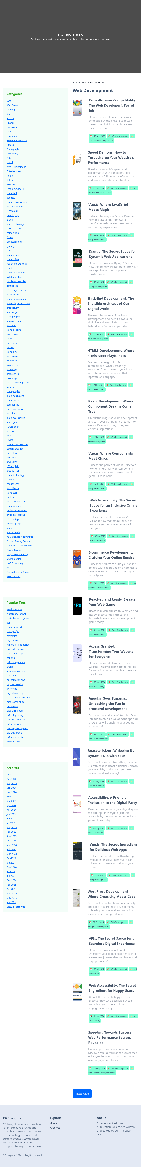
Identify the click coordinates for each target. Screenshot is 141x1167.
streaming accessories (18, 303)
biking (10, 219)
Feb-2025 (11, 884)
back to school (14, 228)
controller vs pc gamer (18, 618)
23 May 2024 (96, 781)
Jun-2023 (11, 818)
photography (13, 391)
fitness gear (13, 426)
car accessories (15, 241)
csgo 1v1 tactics (15, 684)
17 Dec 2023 (96, 334)
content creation (15, 448)
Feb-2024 (11, 849)
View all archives (16, 906)
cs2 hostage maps (16, 662)
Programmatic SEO (16, 188)
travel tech (12, 492)
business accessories (17, 444)
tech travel (12, 431)
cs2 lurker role (14, 724)
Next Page (82, 1093)
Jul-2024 (11, 871)
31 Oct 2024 (96, 922)
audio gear (12, 422)
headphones (13, 484)
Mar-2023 (12, 853)
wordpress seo (14, 609)
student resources (16, 321)
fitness (10, 237)
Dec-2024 (12, 880)
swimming (12, 688)
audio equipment (15, 395)
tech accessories (15, 206)
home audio (13, 233)
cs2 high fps (13, 631)
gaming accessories (17, 202)
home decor (13, 400)
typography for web (16, 613)
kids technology (14, 277)
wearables (12, 360)
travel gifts (12, 351)
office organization (16, 290)
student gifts (13, 312)
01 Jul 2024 (97, 1016)
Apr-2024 (11, 809)
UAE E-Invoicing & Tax (18, 382)
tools (9, 435)
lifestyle (11, 387)
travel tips (12, 453)
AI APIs (10, 347)
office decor (13, 294)
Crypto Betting (14, 558)
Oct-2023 (11, 858)
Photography (13, 149)
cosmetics (12, 635)
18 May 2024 (97, 1068)
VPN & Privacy (14, 576)
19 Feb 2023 (98, 875)
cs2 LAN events (14, 732)
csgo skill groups (15, 710)
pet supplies (13, 404)
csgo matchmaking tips (18, 697)
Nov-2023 (12, 796)
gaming (10, 246)
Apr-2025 (11, 889)
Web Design (13, 105)
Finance (11, 122)
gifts (9, 250)
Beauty (10, 118)
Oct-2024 (11, 840)
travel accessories (16, 409)
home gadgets (14, 506)
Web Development (118, 136)
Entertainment (14, 171)
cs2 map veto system (17, 728)
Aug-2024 (12, 867)
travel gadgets (14, 329)
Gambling (12, 369)
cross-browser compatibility (111, 138)
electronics (12, 457)
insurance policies (16, 671)
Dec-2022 (12, 779)
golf (8, 622)
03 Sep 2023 (96, 828)
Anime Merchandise (17, 501)
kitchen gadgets (15, 523)
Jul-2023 (11, 823)
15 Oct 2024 (96, 484)
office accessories (16, 514)
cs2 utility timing (15, 715)
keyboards (12, 461)
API (8, 567)
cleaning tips (13, 215)
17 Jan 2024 (96, 437)
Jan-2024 (11, 862)
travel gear (12, 343)
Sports (10, 114)
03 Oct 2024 (96, 235)
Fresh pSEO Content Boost (20, 545)
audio (9, 528)
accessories (13, 373)
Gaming (11, 109)
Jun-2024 (11, 875)
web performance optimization (110, 1070)
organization (13, 470)
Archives (55, 1127)
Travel (10, 162)
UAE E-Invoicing (15, 563)
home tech (12, 193)
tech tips (11, 413)
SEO (9, 100)
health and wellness (17, 263)
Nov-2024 (12, 792)
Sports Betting (14, 532)
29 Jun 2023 (96, 583)
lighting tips (12, 285)
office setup (13, 519)
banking (11, 657)
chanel (10, 666)
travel (9, 338)
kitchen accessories (17, 510)
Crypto (10, 439)
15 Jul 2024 (97, 969)
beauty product (14, 627)
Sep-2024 (11, 787)
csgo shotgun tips (15, 693)
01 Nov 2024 (97, 630)
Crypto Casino (14, 550)
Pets (9, 158)
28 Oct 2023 (97, 734)
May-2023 (12, 783)
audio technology (15, 224)
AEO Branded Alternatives (20, 536)
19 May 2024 (97, 682)
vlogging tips (13, 365)
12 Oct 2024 (95, 385)
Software (11, 180)
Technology (12, 153)
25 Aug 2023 (97, 136)
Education (12, 136)
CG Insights (70, 34)
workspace (12, 334)
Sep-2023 (11, 801)
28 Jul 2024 (97, 282)
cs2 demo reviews (16, 679)
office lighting (13, 466)
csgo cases (12, 640)
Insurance (12, 127)
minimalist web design (18, 644)
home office (13, 259)
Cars (9, 131)
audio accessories (16, 417)
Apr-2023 (11, 805)
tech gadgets (13, 316)
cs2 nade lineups (15, 649)
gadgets (11, 197)
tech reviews (13, 356)
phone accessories (16, 299)
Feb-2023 (11, 831)
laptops (10, 479)
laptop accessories (16, 272)
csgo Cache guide (16, 702)
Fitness (10, 144)
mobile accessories (16, 281)
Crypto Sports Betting (17, 554)
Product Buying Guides (18, 541)
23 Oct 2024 (96, 188)
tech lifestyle (13, 488)
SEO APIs (11, 184)
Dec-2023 (12, 774)
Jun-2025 (11, 902)
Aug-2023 (12, 836)
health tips (12, 268)
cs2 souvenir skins (16, 737)
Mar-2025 (12, 893)
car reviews (12, 706)
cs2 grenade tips (15, 653)
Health (10, 175)
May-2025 (12, 897)
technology (12, 210)
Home (76, 82)
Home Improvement (17, 140)
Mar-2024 (12, 845)
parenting (12, 378)
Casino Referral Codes (18, 572)
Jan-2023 (11, 814)
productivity (13, 307)
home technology (15, 475)
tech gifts (11, 325)
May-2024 (12, 827)
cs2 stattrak (13, 675)
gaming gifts (13, 255)
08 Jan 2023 (98, 536)
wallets (10, 497)
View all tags (14, 741)
